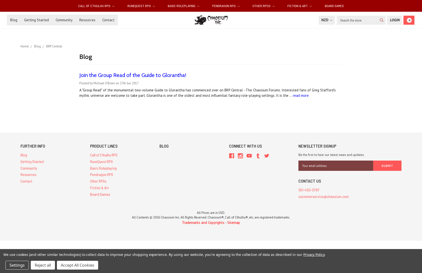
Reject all (43, 265)
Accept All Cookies (77, 265)
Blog (13, 20)
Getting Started (36, 20)
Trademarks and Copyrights (203, 222)
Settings (17, 265)
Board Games (334, 6)
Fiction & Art (297, 6)
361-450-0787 (308, 189)
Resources (87, 20)
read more (301, 95)
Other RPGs (262, 6)
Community (64, 20)
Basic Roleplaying (182, 6)
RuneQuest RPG (139, 6)
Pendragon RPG (224, 6)
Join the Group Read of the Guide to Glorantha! (132, 75)
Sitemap (233, 222)
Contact (108, 20)
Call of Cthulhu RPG (94, 6)
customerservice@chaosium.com (323, 196)
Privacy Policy (314, 254)
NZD (325, 20)
